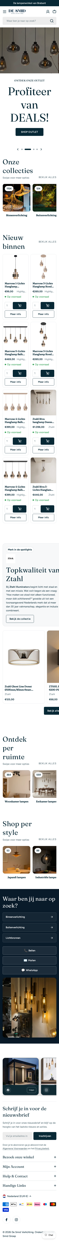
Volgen (31, 1090)
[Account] (48, 12)
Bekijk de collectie (20, 618)
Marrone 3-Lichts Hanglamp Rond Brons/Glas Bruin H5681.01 (43, 353)
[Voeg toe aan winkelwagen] (19, 305)
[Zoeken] (52, 21)
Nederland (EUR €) (17, 1196)
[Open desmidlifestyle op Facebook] (21, 1071)
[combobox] (29, 21)
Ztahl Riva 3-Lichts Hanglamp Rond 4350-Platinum (43, 488)
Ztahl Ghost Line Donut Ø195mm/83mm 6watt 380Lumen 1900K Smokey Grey (23, 688)
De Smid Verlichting (23, 1232)
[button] (22, 149)
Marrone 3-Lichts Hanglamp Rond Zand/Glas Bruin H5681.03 (43, 285)
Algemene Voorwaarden (15, 1148)
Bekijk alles (47, 177)
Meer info (15, 314)
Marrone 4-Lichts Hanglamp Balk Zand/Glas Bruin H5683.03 (15, 420)
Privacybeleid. (42, 1148)
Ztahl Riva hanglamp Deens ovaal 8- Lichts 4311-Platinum (42, 420)
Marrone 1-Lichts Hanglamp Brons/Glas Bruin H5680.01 (15, 285)
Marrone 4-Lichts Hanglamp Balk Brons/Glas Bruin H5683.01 (15, 488)
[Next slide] (41, 149)
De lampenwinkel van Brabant (29, 3)
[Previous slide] (18, 149)
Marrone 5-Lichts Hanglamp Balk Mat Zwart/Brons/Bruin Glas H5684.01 (15, 353)
